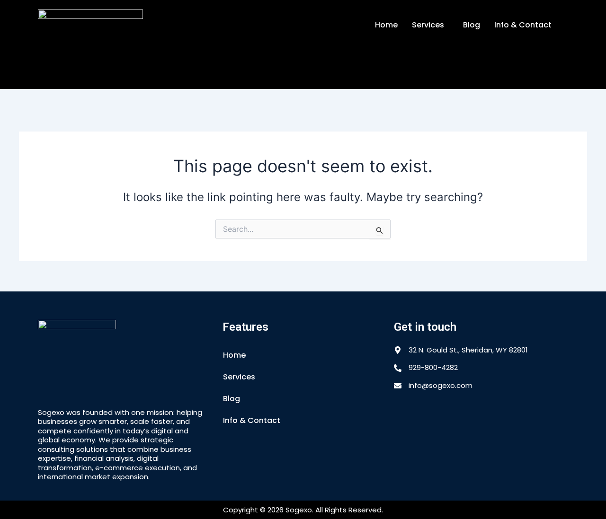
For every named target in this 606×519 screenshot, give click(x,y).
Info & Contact (523, 24)
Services (428, 24)
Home (386, 24)
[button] (430, 25)
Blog (471, 24)
